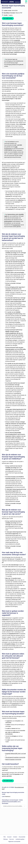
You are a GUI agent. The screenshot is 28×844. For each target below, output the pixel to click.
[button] (24, 806)
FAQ (4, 837)
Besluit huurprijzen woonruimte (13, 759)
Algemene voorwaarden (14, 841)
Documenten (22, 837)
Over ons (11, 839)
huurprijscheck (5, 178)
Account (9, 837)
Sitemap (5, 839)
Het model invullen (7, 18)
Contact (15, 837)
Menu (26, 2)
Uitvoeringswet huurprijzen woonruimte (15, 757)
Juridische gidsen (20, 839)
